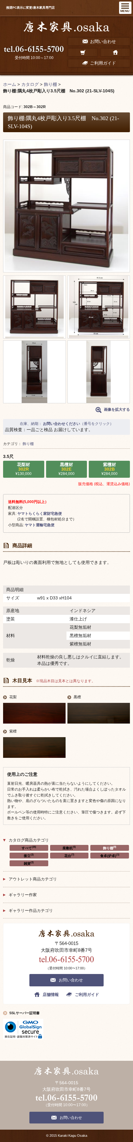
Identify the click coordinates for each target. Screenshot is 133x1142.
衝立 (29, 855)
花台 (69, 855)
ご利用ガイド (87, 994)
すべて (29, 848)
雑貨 (29, 863)
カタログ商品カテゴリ (29, 840)
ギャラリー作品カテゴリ (31, 910)
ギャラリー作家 (23, 894)
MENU (124, 11)
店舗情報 (51, 994)
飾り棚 (28, 444)
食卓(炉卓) (109, 855)
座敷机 (69, 848)
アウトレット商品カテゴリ (33, 879)
